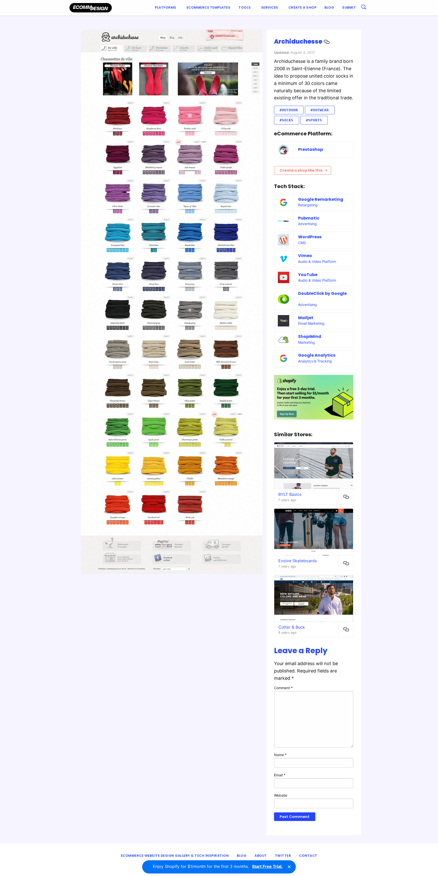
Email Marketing (311, 323)
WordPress (309, 237)
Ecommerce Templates (209, 7)
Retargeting (308, 205)
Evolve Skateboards (297, 560)
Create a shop (302, 7)
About (260, 855)
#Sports (314, 120)
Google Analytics (316, 355)
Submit (349, 7)
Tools (245, 7)
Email (279, 775)
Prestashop (310, 149)
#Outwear (320, 110)
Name (280, 755)
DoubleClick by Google (322, 293)
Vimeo (305, 256)
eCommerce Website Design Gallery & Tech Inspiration (175, 855)
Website (280, 795)
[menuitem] (166, 7)
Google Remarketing (320, 199)
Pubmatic (308, 218)
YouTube (307, 275)
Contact (308, 855)
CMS (302, 243)
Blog (329, 7)
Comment (283, 688)
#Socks (286, 120)
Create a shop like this (301, 170)
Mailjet (305, 318)
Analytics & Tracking (315, 361)
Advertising (307, 224)
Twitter (283, 855)
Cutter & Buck (291, 627)
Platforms (165, 7)
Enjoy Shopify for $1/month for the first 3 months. (218, 866)
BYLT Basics (289, 494)
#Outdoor (289, 110)
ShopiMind (309, 336)
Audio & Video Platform (317, 261)
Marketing (306, 342)
